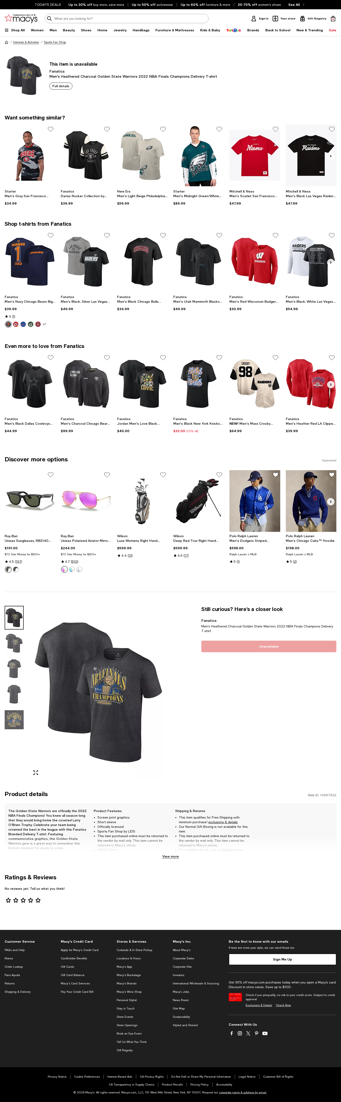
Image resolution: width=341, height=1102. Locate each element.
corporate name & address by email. (243, 1092)
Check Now (283, 1005)
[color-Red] (16, 324)
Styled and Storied (185, 1025)
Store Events (125, 1016)
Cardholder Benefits (74, 958)
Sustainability (181, 1016)
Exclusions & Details (259, 1005)
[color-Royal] (23, 324)
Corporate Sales (183, 958)
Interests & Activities (26, 42)
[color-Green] (30, 324)
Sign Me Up (282, 959)
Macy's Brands (126, 983)
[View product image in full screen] (36, 772)
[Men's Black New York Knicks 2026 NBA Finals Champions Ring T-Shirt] (198, 384)
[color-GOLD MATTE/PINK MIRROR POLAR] (64, 569)
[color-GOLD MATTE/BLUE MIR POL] (72, 569)
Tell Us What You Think (132, 1042)
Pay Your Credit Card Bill (77, 991)
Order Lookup (14, 966)
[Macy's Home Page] (21, 18)
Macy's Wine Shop (129, 991)
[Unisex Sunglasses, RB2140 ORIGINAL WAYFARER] (30, 501)
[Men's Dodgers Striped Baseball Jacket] (254, 501)
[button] (86, 692)
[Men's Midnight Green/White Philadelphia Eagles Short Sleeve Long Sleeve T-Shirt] (198, 155)
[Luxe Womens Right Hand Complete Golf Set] (142, 501)
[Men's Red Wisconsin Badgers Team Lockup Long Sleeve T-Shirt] (254, 261)
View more (170, 856)
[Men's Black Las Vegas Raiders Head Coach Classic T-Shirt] (311, 155)
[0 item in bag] (333, 18)
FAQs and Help (15, 950)
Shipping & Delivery (18, 991)
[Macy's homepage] (6, 42)
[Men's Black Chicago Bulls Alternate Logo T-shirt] (142, 261)
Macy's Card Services (75, 983)
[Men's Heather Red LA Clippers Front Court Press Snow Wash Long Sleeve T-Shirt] (311, 384)
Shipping (229, 850)
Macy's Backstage (129, 975)
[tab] (14, 618)
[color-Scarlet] (38, 324)
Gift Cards (67, 966)
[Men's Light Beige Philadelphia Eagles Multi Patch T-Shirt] (142, 155)
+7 (44, 324)
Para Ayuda (12, 975)
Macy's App (124, 966)
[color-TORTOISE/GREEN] (16, 569)
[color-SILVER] (79, 569)
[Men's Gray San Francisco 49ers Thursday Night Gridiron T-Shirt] (30, 155)
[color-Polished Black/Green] (8, 569)
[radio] (8, 324)
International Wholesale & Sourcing (196, 983)
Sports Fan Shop (55, 42)
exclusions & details (223, 822)
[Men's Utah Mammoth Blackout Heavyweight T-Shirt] (198, 261)
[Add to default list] (50, 129)
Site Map (179, 1008)
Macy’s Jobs (181, 991)
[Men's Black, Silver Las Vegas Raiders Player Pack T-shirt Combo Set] (86, 261)
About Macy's (181, 950)
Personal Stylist (127, 1000)
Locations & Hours (129, 958)
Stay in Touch (126, 1008)
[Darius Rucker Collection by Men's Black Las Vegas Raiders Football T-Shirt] (86, 155)
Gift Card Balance (72, 975)
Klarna (9, 958)
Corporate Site (182, 966)
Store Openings (127, 1025)
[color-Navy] (8, 324)
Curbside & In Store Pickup (134, 950)
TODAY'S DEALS (48, 4)
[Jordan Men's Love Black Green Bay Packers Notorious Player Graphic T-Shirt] (142, 384)
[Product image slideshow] (98, 692)
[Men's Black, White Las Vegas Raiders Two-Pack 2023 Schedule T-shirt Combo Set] (311, 261)
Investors (178, 975)
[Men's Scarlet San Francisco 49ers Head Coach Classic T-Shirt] (254, 155)
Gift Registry (125, 1050)
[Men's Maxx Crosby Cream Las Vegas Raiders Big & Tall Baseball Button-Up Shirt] (254, 384)
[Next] (331, 156)
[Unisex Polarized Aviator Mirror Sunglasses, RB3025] (86, 501)
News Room (181, 1000)
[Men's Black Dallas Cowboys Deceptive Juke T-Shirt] (30, 384)
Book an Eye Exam (129, 1033)
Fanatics (56, 71)
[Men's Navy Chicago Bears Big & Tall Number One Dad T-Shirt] (30, 261)
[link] (30, 197)
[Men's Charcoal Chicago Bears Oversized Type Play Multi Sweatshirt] (86, 384)
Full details (60, 86)
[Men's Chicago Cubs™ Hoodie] (311, 501)
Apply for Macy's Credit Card (80, 950)
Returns (185, 854)
